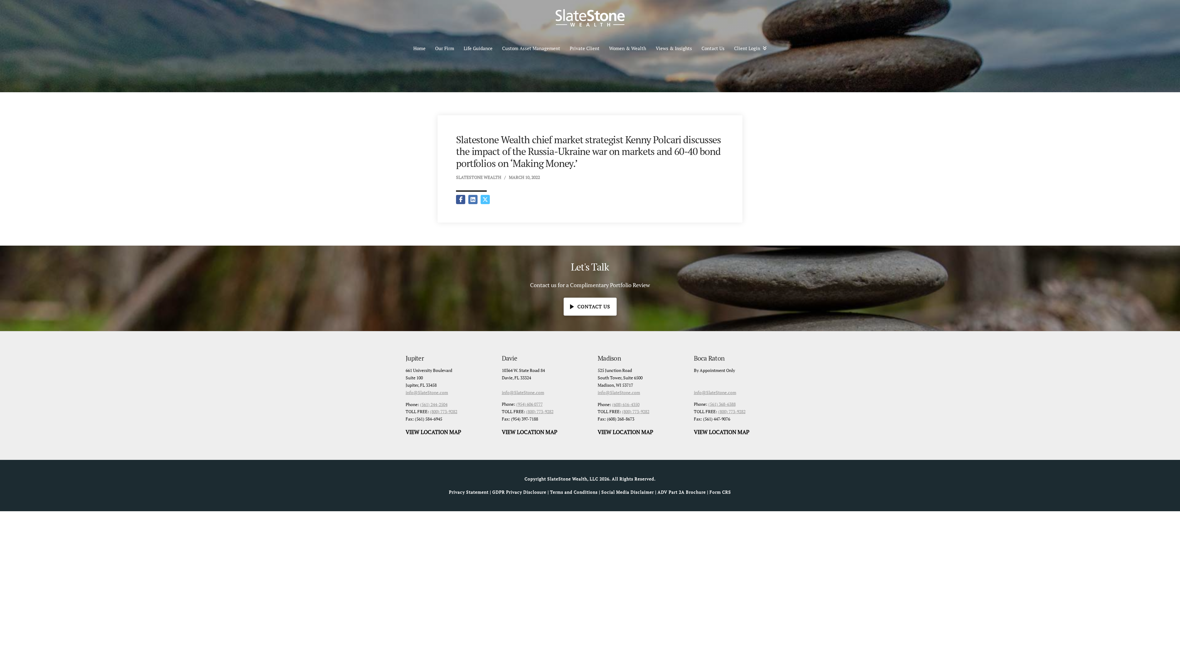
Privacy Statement (469, 492)
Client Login (747, 48)
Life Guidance (478, 48)
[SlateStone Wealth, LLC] (590, 17)
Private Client (585, 48)
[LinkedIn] (473, 199)
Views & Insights (674, 48)
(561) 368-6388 (722, 404)
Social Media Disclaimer (627, 492)
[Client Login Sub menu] (767, 48)
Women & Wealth (627, 48)
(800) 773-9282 (443, 411)
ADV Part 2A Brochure (682, 492)
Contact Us (713, 48)
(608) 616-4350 (625, 404)
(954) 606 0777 (529, 404)
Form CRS (720, 492)
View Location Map (433, 432)
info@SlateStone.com (427, 392)
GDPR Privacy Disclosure (519, 492)
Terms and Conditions (574, 492)
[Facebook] (460, 199)
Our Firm (444, 48)
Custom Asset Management (531, 48)
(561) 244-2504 (433, 404)
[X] (485, 199)
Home (419, 48)
